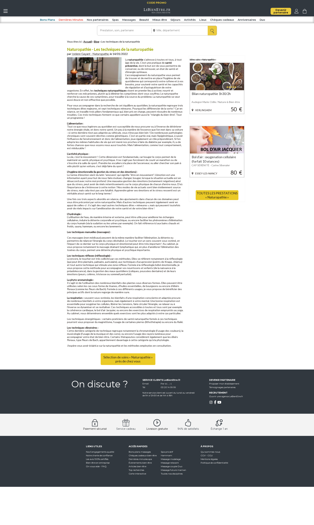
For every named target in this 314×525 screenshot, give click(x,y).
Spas (115, 19)
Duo (262, 19)
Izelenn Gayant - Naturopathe (90, 53)
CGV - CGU (207, 455)
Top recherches (136, 470)
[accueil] (157, 12)
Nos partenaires (97, 19)
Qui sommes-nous (210, 451)
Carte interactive (137, 473)
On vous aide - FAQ (96, 466)
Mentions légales (209, 459)
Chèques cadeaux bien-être (143, 455)
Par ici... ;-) (166, 383)
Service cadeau (126, 428)
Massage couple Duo (171, 466)
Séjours (175, 19)
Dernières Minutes (71, 19)
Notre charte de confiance (99, 455)
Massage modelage (171, 459)
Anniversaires (247, 19)
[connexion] (296, 12)
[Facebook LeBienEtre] (215, 403)
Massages (129, 19)
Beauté (144, 19)
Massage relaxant (170, 462)
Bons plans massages (140, 451)
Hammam (166, 455)
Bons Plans (47, 19)
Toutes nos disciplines (172, 473)
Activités (190, 19)
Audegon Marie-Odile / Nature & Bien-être (216, 101)
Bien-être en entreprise (98, 462)
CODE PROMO (166, 2)
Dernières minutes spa (140, 459)
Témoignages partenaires (222, 387)
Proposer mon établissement (224, 383)
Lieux (202, 19)
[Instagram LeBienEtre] (211, 403)
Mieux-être (159, 19)
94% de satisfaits (188, 428)
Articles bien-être (137, 466)
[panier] (304, 12)
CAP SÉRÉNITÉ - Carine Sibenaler (211, 165)
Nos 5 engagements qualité (100, 451)
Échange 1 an (219, 428)
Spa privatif (167, 451)
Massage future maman (173, 470)
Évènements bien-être (140, 462)
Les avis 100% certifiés (97, 459)
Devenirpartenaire (280, 11)
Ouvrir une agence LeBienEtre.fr (226, 396)
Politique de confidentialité (214, 462)
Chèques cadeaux (222, 19)
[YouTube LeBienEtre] (219, 403)
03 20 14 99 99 (168, 387)
